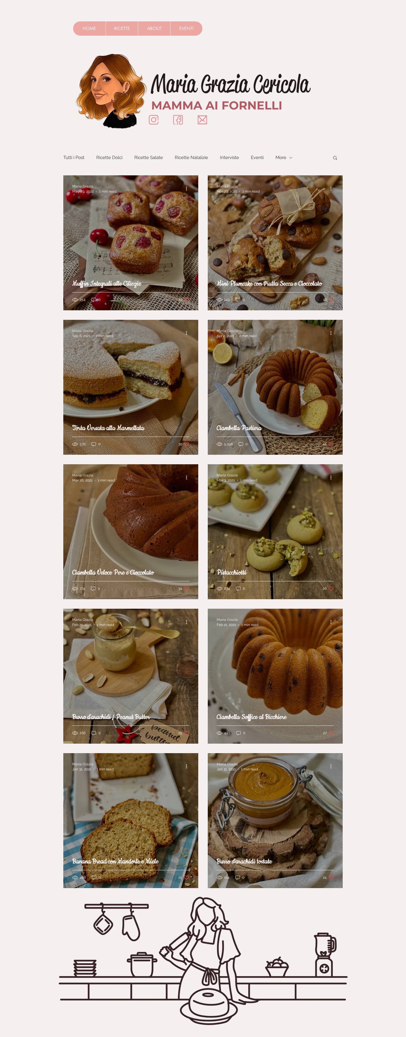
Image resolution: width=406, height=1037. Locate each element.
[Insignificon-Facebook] (178, 120)
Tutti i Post (73, 157)
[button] (335, 158)
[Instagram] (153, 120)
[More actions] (188, 188)
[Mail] (202, 120)
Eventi (257, 157)
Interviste (229, 157)
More (281, 157)
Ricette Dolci (109, 157)
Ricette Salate (148, 157)
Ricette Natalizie (191, 157)
